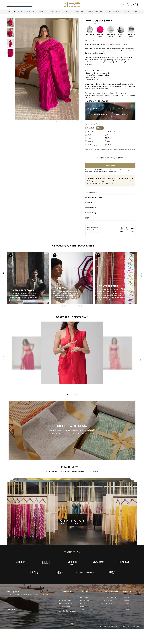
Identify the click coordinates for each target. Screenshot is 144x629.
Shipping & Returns (109, 597)
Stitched (99, 128)
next (141, 275)
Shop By (10, 11)
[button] (11, 11)
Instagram (126, 597)
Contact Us (84, 603)
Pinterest (126, 603)
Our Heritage (130, 11)
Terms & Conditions (109, 603)
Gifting (78, 11)
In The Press (85, 600)
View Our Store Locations (67, 611)
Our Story (84, 597)
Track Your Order (87, 609)
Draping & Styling (93, 11)
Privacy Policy (107, 600)
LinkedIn (126, 609)
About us (84, 591)
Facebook (126, 600)
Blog (82, 606)
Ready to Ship (38, 11)
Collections (23, 11)
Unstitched (90, 128)
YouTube (126, 606)
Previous (3, 275)
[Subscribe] (45, 609)
